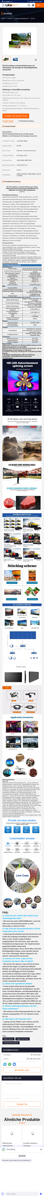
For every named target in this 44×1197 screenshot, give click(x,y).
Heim (3, 18)
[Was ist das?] (10, 1064)
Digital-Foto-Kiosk (22, 1039)
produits (9, 18)
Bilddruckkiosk (8, 1039)
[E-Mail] (14, 1064)
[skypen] (5, 1064)
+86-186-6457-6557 (35, 1)
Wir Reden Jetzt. (22, 1070)
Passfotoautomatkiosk (11, 1043)
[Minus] (41, 1149)
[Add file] (2, 1194)
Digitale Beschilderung (21, 18)
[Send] (41, 1194)
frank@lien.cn (8, 1)
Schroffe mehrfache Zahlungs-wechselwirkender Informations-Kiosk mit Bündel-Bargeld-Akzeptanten (31, 1144)
